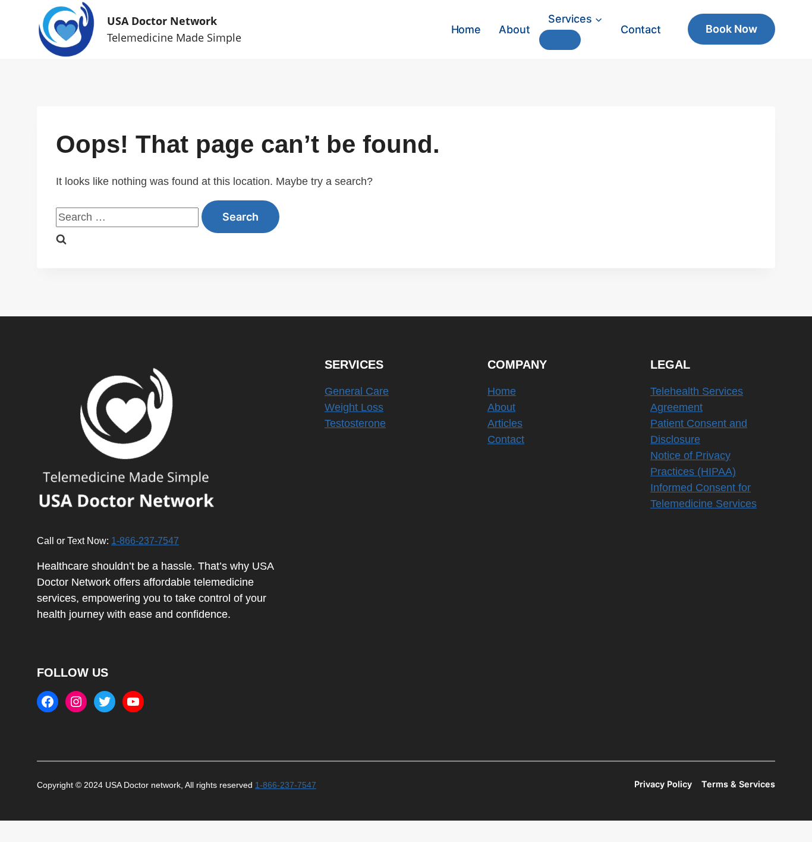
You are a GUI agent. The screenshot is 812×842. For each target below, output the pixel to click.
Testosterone (355, 423)
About (514, 29)
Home (466, 29)
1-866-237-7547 (145, 540)
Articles (505, 423)
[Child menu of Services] (560, 40)
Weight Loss (354, 407)
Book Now (731, 29)
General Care (357, 391)
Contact (641, 29)
